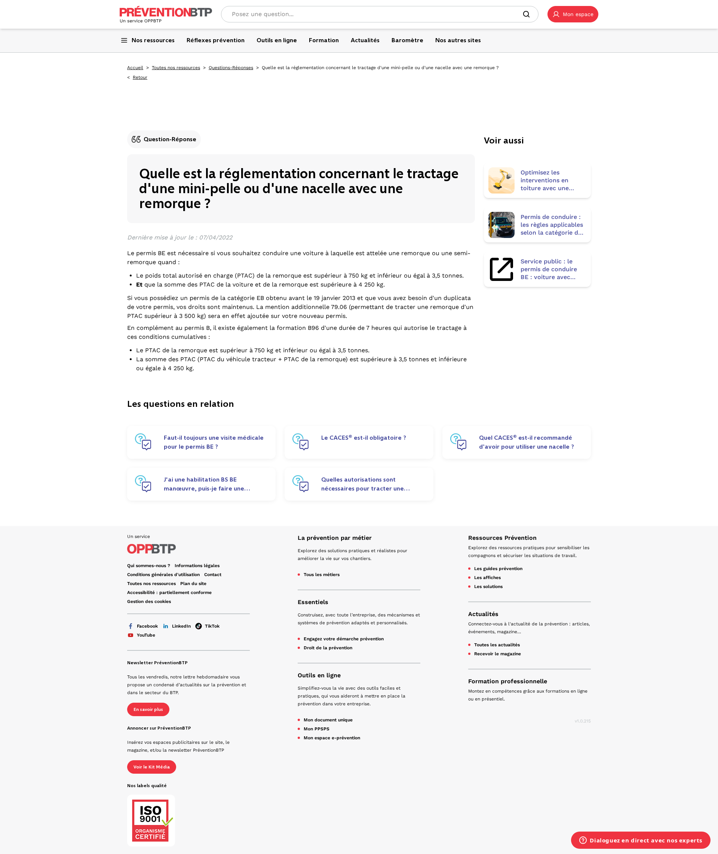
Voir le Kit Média (152, 767)
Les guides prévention (498, 568)
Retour (140, 77)
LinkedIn (181, 626)
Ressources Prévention (502, 537)
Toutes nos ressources (176, 67)
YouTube (146, 635)
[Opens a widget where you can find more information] (641, 841)
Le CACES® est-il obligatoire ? (363, 437)
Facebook (147, 626)
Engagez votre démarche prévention (344, 638)
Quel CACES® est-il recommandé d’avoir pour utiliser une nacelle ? (526, 442)
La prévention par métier (335, 537)
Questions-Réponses (231, 67)
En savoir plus (148, 709)
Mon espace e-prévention (332, 737)
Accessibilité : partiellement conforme (169, 592)
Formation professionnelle (507, 681)
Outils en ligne (319, 675)
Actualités (483, 614)
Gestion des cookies (149, 601)
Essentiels (313, 602)
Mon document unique (328, 720)
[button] (572, 14)
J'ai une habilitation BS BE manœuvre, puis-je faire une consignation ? (204, 484)
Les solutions (488, 586)
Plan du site (193, 583)
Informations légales (197, 565)
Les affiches (487, 577)
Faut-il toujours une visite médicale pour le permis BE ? (214, 442)
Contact (212, 574)
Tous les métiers (322, 574)
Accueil (135, 67)
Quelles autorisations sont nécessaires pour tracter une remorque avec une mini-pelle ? (366, 484)
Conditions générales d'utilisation (163, 574)
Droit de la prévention (328, 647)
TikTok (212, 626)
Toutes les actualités (497, 644)
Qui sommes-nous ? (148, 565)
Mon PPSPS (316, 728)
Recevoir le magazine (497, 653)
